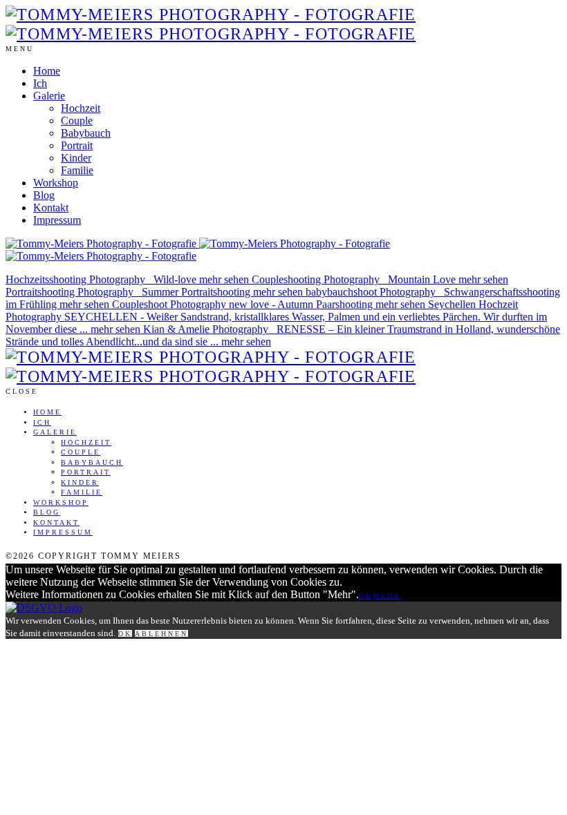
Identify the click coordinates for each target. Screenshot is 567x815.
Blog (44, 195)
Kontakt (50, 207)
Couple (77, 120)
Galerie (49, 96)
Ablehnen (161, 633)
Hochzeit (80, 108)
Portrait (77, 145)
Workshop (55, 183)
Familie (77, 170)
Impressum (57, 220)
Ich (40, 83)
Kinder (76, 158)
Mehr (387, 596)
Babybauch (86, 133)
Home (46, 71)
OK (366, 596)
